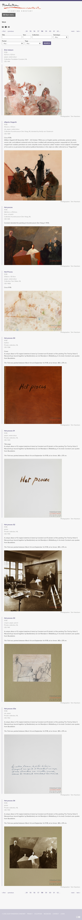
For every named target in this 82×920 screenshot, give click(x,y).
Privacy (30, 914)
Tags (26, 41)
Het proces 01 (9, 431)
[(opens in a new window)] (77, 917)
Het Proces (8, 272)
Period (4, 41)
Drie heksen (8, 50)
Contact (56, 914)
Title (3, 35)
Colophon (38, 914)
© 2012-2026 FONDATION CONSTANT (13, 914)
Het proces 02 (9, 525)
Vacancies (47, 914)
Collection (35, 35)
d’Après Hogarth (10, 122)
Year (24, 35)
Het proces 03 (9, 618)
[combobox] (60, 37)
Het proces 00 (9, 338)
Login (63, 914)
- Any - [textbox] (56, 37)
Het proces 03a (10, 709)
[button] (8, 15)
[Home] (22, 7)
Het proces (8, 207)
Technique (56, 35)
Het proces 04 (9, 801)
